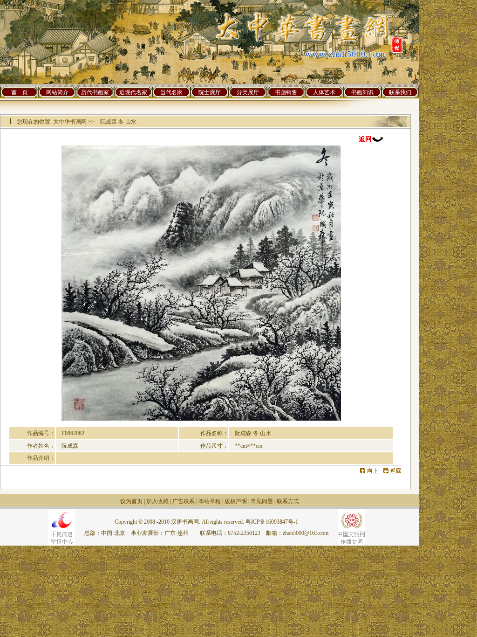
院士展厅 (209, 92)
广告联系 (183, 501)
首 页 (19, 92)
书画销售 (286, 92)
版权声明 (236, 501)
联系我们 (400, 92)
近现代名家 (133, 92)
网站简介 (57, 92)
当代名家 (171, 92)
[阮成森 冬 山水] (201, 418)
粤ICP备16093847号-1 (271, 522)
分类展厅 (248, 92)
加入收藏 (157, 501)
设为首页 (131, 501)
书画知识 (362, 92)
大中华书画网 (70, 121)
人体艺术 (324, 92)
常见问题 (262, 501)
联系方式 (288, 501)
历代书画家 (95, 92)
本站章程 (209, 501)
